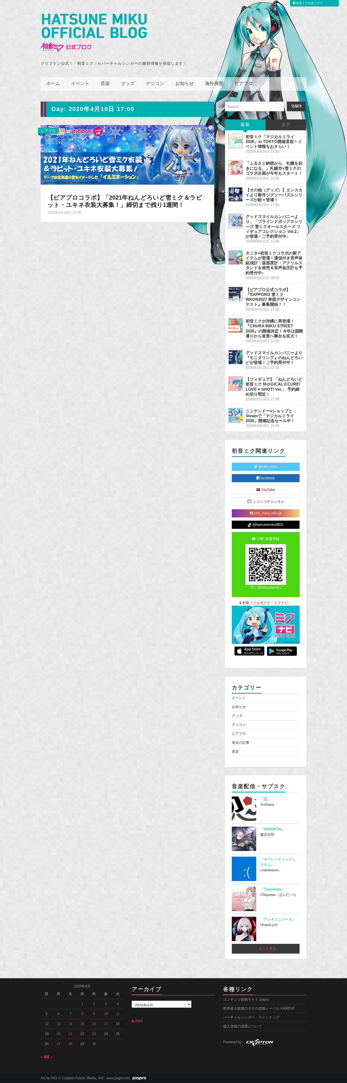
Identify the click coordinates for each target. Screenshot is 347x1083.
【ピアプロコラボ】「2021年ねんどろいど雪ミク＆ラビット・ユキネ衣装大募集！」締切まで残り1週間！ (124, 201)
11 (118, 1014)
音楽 (105, 84)
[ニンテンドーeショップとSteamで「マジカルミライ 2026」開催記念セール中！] (235, 415)
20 (58, 1034)
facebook (267, 478)
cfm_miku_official (267, 513)
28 (70, 1044)
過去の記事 (240, 743)
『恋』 (265, 799)
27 (58, 1044)
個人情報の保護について (242, 1026)
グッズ (128, 84)
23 (94, 1034)
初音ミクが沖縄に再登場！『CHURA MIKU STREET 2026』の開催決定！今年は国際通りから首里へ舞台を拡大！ (274, 328)
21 (70, 1034)
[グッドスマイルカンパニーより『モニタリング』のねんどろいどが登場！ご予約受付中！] (235, 357)
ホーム (53, 84)
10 (106, 1014)
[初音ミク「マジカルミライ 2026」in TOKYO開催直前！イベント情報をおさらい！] (235, 141)
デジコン (155, 84)
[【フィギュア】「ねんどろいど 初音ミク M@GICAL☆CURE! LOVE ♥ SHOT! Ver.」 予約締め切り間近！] (235, 383)
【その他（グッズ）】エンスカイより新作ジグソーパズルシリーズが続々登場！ (274, 195)
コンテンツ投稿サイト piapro (246, 1000)
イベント (80, 84)
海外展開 (214, 84)
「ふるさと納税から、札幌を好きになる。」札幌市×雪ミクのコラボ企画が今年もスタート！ (274, 168)
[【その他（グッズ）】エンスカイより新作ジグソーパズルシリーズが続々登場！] (235, 194)
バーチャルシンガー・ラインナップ (251, 1017)
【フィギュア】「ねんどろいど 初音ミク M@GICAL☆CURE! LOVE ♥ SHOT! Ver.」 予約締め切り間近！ (274, 386)
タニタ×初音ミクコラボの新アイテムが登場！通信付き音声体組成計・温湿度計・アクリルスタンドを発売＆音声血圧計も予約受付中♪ (274, 263)
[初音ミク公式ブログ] (94, 33)
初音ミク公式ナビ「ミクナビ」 (266, 603)
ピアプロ (243, 84)
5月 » (48, 1057)
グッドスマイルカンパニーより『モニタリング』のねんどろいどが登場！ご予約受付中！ (274, 357)
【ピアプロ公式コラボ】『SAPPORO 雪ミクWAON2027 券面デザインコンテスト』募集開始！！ (273, 296)
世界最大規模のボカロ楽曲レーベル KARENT (259, 1008)
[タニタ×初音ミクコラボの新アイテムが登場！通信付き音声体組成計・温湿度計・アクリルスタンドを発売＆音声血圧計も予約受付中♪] (235, 257)
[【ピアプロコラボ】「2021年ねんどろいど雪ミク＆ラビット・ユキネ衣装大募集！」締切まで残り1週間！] (127, 154)
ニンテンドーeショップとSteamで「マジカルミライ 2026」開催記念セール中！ (270, 416)
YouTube (267, 490)
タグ (286, 125)
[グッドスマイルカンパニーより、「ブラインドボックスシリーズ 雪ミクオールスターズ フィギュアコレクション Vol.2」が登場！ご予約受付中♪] (235, 221)
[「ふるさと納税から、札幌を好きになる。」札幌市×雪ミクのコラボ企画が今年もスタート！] (235, 167)
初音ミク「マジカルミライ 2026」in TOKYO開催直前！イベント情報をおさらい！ (274, 141)
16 (94, 1024)
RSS (138, 1021)
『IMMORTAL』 (273, 829)
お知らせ (184, 84)
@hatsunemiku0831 (267, 525)
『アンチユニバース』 (277, 919)
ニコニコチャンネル (268, 502)
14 (70, 1024)
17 (106, 1024)
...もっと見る (265, 949)
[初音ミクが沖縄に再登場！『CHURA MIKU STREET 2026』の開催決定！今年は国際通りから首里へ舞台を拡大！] (235, 325)
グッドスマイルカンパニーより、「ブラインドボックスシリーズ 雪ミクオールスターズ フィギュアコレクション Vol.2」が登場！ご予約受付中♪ (274, 226)
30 (94, 1044)
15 (82, 1024)
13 (58, 1024)
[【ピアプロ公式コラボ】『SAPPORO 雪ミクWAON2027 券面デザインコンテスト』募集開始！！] (235, 294)
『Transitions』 (272, 889)
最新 (245, 125)
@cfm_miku (267, 467)
